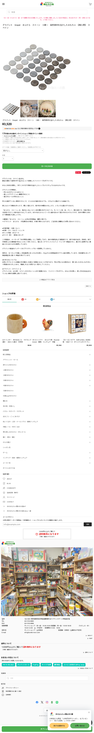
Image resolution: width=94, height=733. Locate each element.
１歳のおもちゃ (8, 370)
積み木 (5, 401)
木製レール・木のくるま (11, 427)
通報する (88, 286)
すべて (9, 299)
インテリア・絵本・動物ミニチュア (15, 458)
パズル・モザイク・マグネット (13, 411)
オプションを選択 (47, 729)
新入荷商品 (7, 354)
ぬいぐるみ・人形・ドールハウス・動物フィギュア (20, 422)
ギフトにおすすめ (9, 468)
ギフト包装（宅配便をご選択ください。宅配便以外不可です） (22, 147)
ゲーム (5, 452)
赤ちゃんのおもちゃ (10, 365)
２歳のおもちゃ (8, 375)
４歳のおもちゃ (8, 385)
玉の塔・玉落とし (9, 406)
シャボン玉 (7, 447)
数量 (3, 155)
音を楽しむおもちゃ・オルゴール (14, 432)
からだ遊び (7, 442)
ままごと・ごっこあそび (11, 416)
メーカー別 (7, 463)
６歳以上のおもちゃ (10, 396)
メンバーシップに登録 (10, 136)
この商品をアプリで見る (47, 280)
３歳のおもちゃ (8, 380)
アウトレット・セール (10, 360)
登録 (87, 524)
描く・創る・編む (9, 437)
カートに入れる (47, 166)
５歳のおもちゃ (8, 391)
